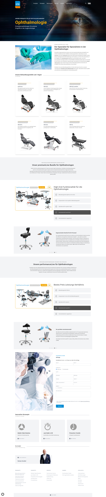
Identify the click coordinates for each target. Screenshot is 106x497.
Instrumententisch (19, 481)
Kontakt (80, 481)
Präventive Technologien (36, 476)
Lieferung (49, 478)
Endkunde (59, 369)
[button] (2, 494)
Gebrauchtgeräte (19, 485)
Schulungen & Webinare (52, 475)
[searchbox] (73, 387)
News (79, 478)
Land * (57, 371)
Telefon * (75, 378)
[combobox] (73, 388)
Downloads (49, 480)
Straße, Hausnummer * (60, 382)
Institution (58, 375)
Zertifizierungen (82, 475)
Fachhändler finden (66, 473)
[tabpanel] (53, 239)
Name (57, 362)
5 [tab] (56, 252)
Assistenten (65, 55)
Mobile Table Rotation (36, 473)
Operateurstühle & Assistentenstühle (19, 477)
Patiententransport (19, 479)
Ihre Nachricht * (59, 390)
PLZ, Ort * (75, 382)
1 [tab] (49, 252)
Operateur (56, 55)
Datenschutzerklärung (85, 401)
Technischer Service (51, 473)
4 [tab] (54, 252)
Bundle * (57, 386)
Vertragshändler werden (68, 475)
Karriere (80, 480)
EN (89, 3)
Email (75, 362)
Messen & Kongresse (83, 476)
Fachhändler (65, 369)
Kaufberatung (50, 476)
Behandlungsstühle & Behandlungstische (20, 474)
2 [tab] (51, 252)
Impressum (80, 483)
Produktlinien (34, 480)
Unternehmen (81, 473)
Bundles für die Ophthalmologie (67, 68)
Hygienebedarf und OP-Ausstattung (20, 483)
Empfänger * (58, 367)
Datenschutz (81, 485)
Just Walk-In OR (34, 475)
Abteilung (75, 375)
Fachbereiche (34, 478)
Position (57, 378)
